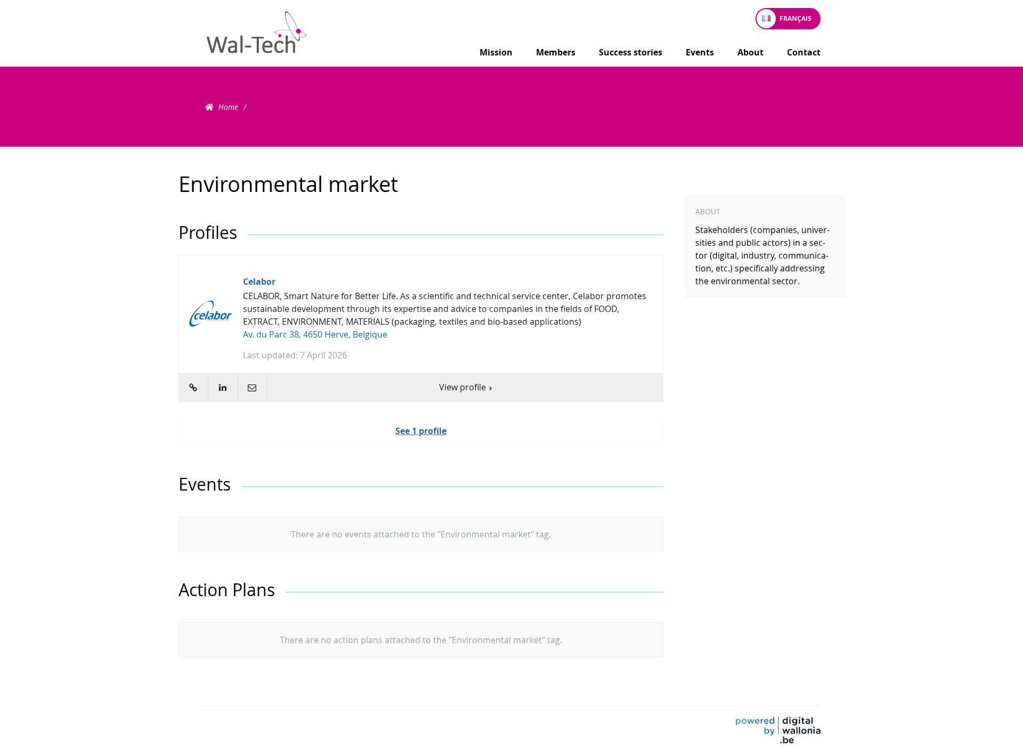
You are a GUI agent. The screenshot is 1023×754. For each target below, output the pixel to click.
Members (555, 52)
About (750, 52)
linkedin (222, 387)
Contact (804, 52)
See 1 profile (420, 431)
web (193, 387)
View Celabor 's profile (420, 328)
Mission (496, 52)
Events (700, 52)
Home (228, 107)
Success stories (630, 52)
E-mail (251, 387)
